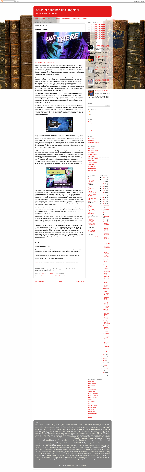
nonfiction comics (93, 453)
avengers (104, 440)
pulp (68, 455)
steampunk (82, 457)
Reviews (37, 18)
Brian (89, 387)
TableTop (47, 439)
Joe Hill (52, 433)
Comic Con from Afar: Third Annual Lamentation (106, 344)
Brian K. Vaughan (39, 426)
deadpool (81, 447)
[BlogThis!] (59, 273)
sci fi (78, 455)
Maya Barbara (91, 401)
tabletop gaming (39, 459)
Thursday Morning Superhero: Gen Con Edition (106, 304)
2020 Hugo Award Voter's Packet (96, 32)
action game (57, 440)
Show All (96, 236)
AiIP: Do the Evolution (106, 294)
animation (81, 440)
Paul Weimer (91, 140)
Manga (93, 433)
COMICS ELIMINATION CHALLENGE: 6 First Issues (106, 245)
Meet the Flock (66, 18)
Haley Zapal (91, 164)
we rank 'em (89, 459)
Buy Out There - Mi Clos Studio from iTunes (47, 62)
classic (101, 443)
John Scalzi (60, 433)
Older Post (80, 282)
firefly (41, 449)
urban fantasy (61, 459)
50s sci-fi (43, 424)
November (106, 209)
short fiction (47, 457)
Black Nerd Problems (91, 218)
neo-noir (80, 453)
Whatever (90, 179)
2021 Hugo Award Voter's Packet (96, 30)
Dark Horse (86, 427)
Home (85, 18)
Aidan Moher (91, 381)
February (105, 365)
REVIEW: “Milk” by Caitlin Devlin (92, 232)
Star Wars (100, 436)
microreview (55, 453)
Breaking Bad (98, 424)
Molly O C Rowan (92, 405)
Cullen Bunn (95, 426)
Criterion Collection (85, 426)
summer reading (92, 457)
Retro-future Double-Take (106, 290)
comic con (40, 445)
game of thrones (49, 449)
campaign (89, 443)
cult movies (53, 447)
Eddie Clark (91, 160)
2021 (103, 188)
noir (85, 453)
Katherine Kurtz (69, 433)
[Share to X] (60, 273)
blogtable (61, 443)
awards (37, 443)
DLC (59, 427)
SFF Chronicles (91, 188)
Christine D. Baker (92, 154)
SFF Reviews (91, 230)
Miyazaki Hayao (46, 435)
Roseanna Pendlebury (93, 142)
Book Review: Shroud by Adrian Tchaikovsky (100, 57)
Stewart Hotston (92, 170)
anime (88, 440)
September (106, 216)
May (104, 358)
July (104, 354)
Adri (63, 424)
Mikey (89, 403)
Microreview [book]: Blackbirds (106, 298)
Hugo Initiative (77, 431)
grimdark (88, 449)
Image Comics (103, 431)
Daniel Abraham (67, 427)
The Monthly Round (64, 439)
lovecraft (102, 451)
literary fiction (84, 451)
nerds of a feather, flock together (57, 10)
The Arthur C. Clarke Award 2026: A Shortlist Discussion (101, 46)
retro (72, 455)
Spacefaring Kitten (92, 413)
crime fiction (104, 445)
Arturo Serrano (91, 138)
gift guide (65, 449)
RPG (57, 436)
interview (67, 451)
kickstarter (76, 451)
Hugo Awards (66, 431)
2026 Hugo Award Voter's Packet (96, 24)
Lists (43, 18)
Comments (93, 114)
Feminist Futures (95, 429)
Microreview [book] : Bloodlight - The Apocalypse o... (106, 254)
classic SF (107, 443)
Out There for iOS (105, 310)
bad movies (45, 443)
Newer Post (39, 282)
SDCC (72, 436)
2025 (103, 179)
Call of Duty (49, 426)
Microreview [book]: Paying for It (106, 224)
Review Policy (77, 18)
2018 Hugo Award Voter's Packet (96, 36)
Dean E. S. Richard (93, 158)
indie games (44, 275)
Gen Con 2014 (105, 265)
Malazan (88, 433)
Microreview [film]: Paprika (106, 261)
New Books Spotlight (96, 435)
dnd (85, 447)
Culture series (38, 427)
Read (36, 262)
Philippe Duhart (92, 407)
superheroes (103, 457)
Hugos (94, 431)
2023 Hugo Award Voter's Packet (96, 28)
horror (39, 451)
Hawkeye (57, 431)
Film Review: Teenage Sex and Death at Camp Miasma (101, 80)
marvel (40, 453)
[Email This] (57, 273)
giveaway (71, 449)
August (105, 220)
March (105, 363)
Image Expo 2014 (106, 350)
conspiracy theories (68, 445)
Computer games (75, 426)
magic (108, 451)
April (104, 360)
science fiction (54, 275)
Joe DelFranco (91, 166)
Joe (43, 433)
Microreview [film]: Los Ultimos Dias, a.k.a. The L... (106, 236)
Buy (67, 85)
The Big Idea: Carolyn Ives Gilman (91, 182)
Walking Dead (39, 440)
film (108, 447)
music (73, 453)
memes (46, 453)
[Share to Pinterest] (63, 273)
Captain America (58, 426)
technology (47, 459)
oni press (101, 453)
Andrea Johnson (92, 383)
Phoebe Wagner (92, 168)
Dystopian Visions (61, 429)
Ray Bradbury (64, 436)
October (105, 212)
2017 (103, 197)
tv (53, 459)
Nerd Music (85, 435)
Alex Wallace (91, 148)
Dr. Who (52, 429)
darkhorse (70, 447)
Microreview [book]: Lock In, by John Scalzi (106, 283)
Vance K (90, 123)
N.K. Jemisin (56, 435)
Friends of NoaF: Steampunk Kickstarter (106, 276)
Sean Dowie (91, 409)
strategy (61, 275)
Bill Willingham (79, 424)
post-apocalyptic (51, 455)
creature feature (89, 445)
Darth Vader (95, 427)
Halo (43, 431)
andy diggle (73, 440)
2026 (103, 177)
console (59, 445)
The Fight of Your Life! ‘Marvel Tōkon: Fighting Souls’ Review (91, 223)
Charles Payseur (92, 389)
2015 (103, 201)
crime (96, 445)
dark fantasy (62, 447)
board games (69, 443)
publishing (62, 455)
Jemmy (89, 399)
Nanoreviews (67, 435)
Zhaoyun (90, 417)
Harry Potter (49, 431)
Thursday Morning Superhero (106, 229)
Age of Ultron (71, 424)
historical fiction (106, 449)
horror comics (48, 451)
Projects (57, 18)
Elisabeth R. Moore (93, 393)
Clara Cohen (91, 156)
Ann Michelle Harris (93, 150)
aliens (65, 440)
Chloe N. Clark (91, 391)
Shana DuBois (91, 411)
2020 (103, 190)
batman (53, 443)
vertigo (69, 459)
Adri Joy (90, 130)
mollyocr (67, 453)
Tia (88, 415)
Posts (91, 112)
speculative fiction (71, 457)
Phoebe (37, 436)
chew (96, 443)
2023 (103, 184)
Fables (86, 429)
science (85, 455)
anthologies (96, 440)
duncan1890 (71, 465)
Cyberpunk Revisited (49, 427)
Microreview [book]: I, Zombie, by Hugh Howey (106, 316)
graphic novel (79, 449)
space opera (58, 457)
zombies (97, 459)
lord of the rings (95, 451)
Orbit (106, 435)
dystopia (90, 447)
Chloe (67, 426)
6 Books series (53, 424)
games (58, 449)
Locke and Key (79, 433)
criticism (37, 447)
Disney (45, 429)
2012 (103, 375)
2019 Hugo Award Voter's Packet (96, 34)
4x (40, 275)
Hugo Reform (87, 431)
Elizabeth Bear (72, 429)
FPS (80, 429)
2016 (103, 199)
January (105, 368)
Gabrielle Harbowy (92, 162)
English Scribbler (92, 397)
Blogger (84, 465)
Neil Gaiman (76, 435)
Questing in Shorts (47, 436)
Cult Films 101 (104, 426)
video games (67, 275)
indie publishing (57, 451)
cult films (44, 447)
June (104, 356)
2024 (103, 181)
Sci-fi (84, 436)
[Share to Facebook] (62, 273)
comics (49, 445)
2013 (103, 372)
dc (75, 447)
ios (49, 275)
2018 (103, 195)
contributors (79, 445)
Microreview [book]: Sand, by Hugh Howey (106, 328)
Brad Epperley (91, 385)
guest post (96, 449)
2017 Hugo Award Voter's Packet (96, 38)
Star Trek (91, 436)
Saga (78, 436)
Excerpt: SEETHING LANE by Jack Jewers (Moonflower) (91, 210)
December (106, 205)
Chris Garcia (91, 152)
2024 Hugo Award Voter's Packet (96, 26)
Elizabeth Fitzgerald (93, 395)
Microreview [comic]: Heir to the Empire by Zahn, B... (106, 336)
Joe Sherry (90, 132)
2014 (103, 203)
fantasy (99, 447)
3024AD (37, 424)
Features (50, 18)
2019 (103, 192)
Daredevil (77, 427)
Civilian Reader (90, 206)
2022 (103, 186)
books (78, 443)
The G (89, 121)
